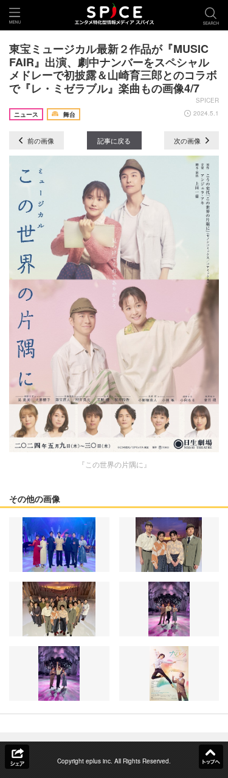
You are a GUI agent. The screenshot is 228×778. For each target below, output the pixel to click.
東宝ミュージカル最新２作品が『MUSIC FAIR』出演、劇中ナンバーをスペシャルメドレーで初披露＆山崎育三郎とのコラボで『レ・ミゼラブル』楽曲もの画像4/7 (113, 68)
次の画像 (188, 140)
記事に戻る (114, 140)
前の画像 (40, 140)
